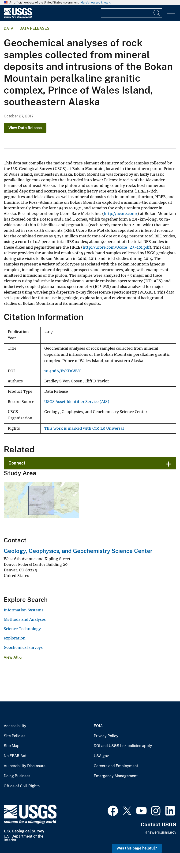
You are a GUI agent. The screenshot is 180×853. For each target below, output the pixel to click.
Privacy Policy (106, 736)
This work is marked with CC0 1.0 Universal (84, 428)
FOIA (98, 726)
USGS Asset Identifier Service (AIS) (76, 401)
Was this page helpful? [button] (136, 848)
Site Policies (14, 736)
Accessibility (15, 726)
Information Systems (23, 610)
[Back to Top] (163, 836)
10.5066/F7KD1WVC (62, 371)
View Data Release (25, 128)
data (8, 28)
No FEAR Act (15, 756)
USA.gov (101, 756)
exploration (15, 638)
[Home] (18, 17)
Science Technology (22, 628)
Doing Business (17, 776)
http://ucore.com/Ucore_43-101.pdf (116, 247)
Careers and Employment (116, 766)
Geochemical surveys (23, 647)
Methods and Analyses (25, 619)
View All (11, 657)
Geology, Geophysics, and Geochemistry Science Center (78, 551)
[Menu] (171, 13)
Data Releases (34, 28)
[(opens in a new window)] (113, 810)
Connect (17, 463)
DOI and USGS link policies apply (123, 746)
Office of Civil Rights (22, 786)
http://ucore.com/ (120, 213)
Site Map (11, 746)
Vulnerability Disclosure (24, 766)
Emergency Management (116, 776)
